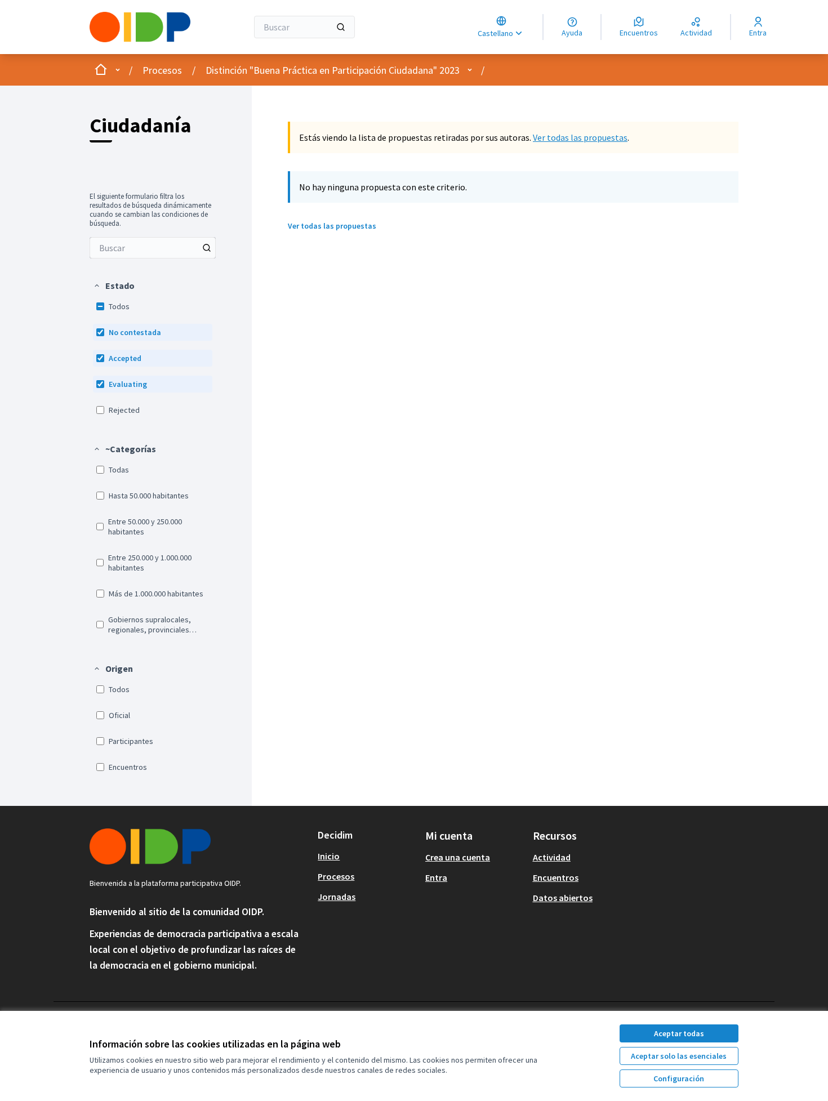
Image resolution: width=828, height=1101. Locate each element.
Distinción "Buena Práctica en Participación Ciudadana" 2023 (333, 70)
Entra (436, 877)
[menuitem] (153, 247)
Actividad (552, 857)
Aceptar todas (679, 1033)
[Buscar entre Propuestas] (206, 248)
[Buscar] (341, 27)
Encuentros (555, 877)
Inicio (329, 856)
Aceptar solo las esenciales (679, 1056)
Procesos (162, 70)
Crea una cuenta (457, 857)
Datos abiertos (563, 897)
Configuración (678, 1078)
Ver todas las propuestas (580, 137)
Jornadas (336, 896)
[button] (114, 286)
